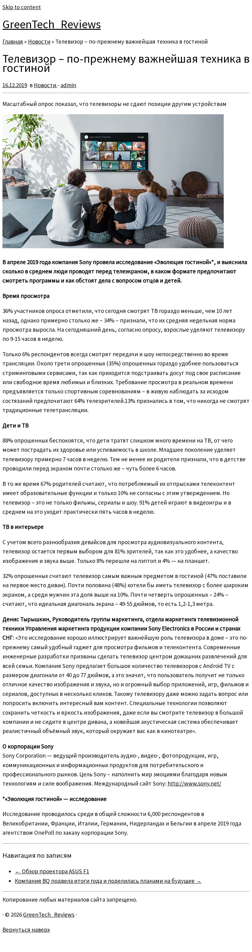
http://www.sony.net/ (194, 783)
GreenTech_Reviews (51, 24)
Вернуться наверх (26, 929)
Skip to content (21, 7)
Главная (12, 41)
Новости (39, 41)
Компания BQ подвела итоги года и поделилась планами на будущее (108, 880)
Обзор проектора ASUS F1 (52, 871)
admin (68, 85)
